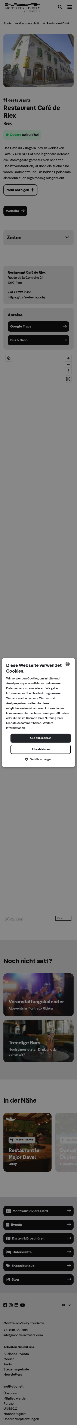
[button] (38, 759)
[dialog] (38, 712)
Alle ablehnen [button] (40, 749)
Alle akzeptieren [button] (40, 738)
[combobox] (67, 664)
